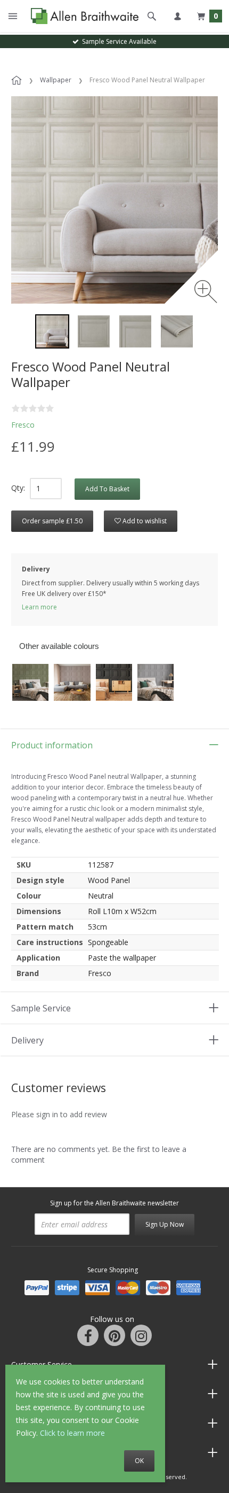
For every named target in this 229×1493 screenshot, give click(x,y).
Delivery (27, 1040)
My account (177, 16)
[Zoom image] (205, 291)
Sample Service (41, 1008)
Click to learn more (72, 1433)
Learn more (39, 607)
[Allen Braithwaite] (82, 16)
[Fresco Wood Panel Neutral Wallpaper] (94, 331)
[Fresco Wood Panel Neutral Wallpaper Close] (135, 331)
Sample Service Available (118, 41)
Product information (52, 745)
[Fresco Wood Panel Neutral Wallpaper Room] (52, 331)
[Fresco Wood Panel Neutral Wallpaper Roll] (177, 331)
